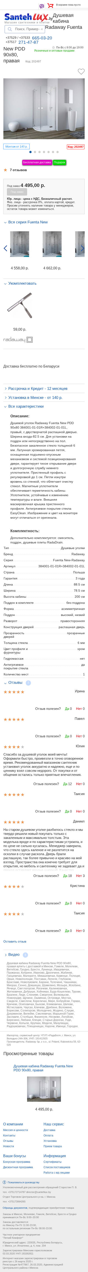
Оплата (48, 1135)
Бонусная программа (16, 1161)
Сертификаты (53, 1161)
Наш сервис (54, 1124)
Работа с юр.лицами (57, 1172)
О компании (13, 1124)
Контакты (9, 1135)
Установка (50, 1141)
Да (67, 709)
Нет (79, 709)
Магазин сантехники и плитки (27, 22)
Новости (8, 1146)
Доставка (49, 1130)
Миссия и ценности (15, 1130)
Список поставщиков (57, 1167)
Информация (55, 1156)
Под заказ (17, 191)
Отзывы (8, 1141)
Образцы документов (15, 1207)
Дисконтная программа (18, 1167)
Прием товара (53, 1146)
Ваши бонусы (14, 1156)
